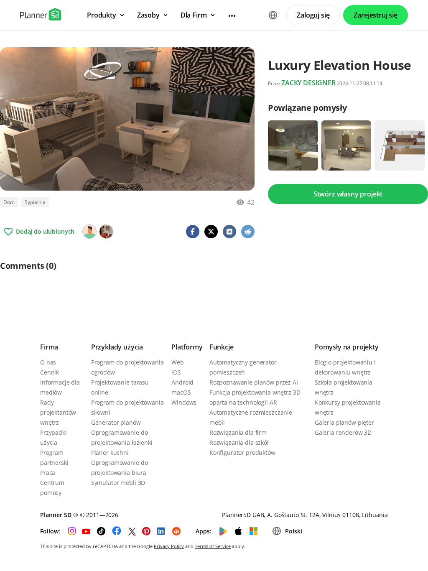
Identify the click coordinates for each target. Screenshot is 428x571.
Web (177, 362)
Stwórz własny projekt (348, 194)
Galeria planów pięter (344, 422)
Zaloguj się (313, 15)
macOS (181, 392)
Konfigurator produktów (242, 452)
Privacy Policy (169, 546)
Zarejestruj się (375, 15)
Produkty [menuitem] (101, 15)
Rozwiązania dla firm (238, 432)
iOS (176, 372)
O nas (48, 362)
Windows (183, 402)
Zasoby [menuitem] (148, 15)
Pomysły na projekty (347, 347)
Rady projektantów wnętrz (58, 412)
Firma (49, 347)
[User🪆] (106, 231)
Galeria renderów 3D (343, 432)
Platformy (187, 347)
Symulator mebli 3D (118, 483)
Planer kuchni (110, 452)
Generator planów (116, 422)
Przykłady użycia (117, 347)
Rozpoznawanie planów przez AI (253, 382)
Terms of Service (213, 546)
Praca (47, 473)
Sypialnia (35, 202)
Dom (9, 202)
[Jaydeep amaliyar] (89, 231)
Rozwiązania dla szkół (239, 442)
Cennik (49, 372)
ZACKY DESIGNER (308, 82)
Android (182, 382)
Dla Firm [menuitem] (194, 15)
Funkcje (221, 347)
